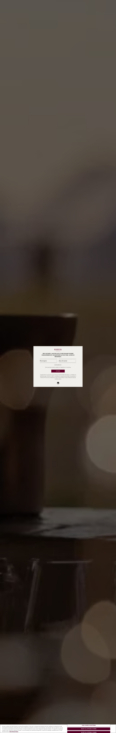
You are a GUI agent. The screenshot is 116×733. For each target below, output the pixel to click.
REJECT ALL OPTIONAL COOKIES (88, 728)
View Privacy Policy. (13, 731)
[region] (58, 728)
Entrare (58, 371)
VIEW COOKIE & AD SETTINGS (89, 725)
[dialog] (58, 366)
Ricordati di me (58, 364)
